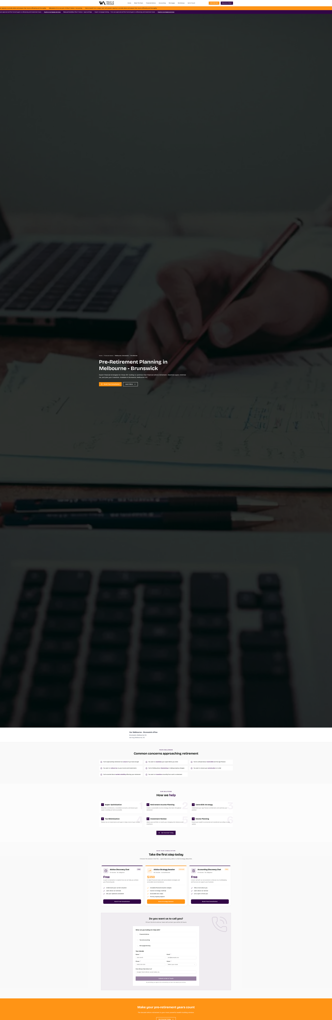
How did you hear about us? (144, 969)
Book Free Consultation (112, 384)
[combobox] (181, 964)
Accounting (162, 3)
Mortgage (172, 3)
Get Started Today (167, 833)
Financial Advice (151, 3)
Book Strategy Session (166, 901)
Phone (138, 961)
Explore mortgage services (13, 12)
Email (169, 954)
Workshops (181, 3)
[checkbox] (138, 934)
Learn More (129, 384)
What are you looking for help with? (148, 930)
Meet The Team (138, 3)
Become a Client (227, 3)
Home (129, 3)
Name (138, 954)
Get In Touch (191, 3)
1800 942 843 (214, 3)
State (169, 961)
